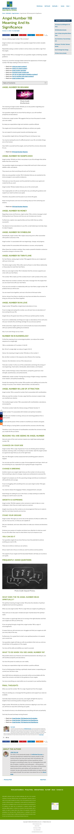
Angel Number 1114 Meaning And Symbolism (24, 718)
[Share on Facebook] (6, 35)
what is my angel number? (19, 68)
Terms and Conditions (17, 790)
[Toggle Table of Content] (45, 83)
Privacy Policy (29, 790)
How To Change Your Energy (61, 49)
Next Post (43, 779)
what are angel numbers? (19, 66)
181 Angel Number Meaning (20, 206)
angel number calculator (19, 70)
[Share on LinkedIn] (31, 35)
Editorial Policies (39, 790)
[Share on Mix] (39, 35)
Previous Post (7, 779)
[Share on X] (14, 35)
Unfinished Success (27, 728)
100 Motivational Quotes (60, 30)
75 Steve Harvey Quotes (60, 53)
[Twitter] (5, 737)
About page (41, 734)
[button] (58, 6)
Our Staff (47, 790)
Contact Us (59, 790)
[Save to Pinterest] (23, 35)
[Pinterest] (6, 737)
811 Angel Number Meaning (20, 152)
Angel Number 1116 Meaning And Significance (25, 722)
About (53, 790)
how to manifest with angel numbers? (23, 76)
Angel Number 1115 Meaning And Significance (25, 720)
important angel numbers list (20, 72)
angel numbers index (18, 78)
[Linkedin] (8, 737)
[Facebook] (3, 737)
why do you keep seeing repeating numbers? (25, 74)
